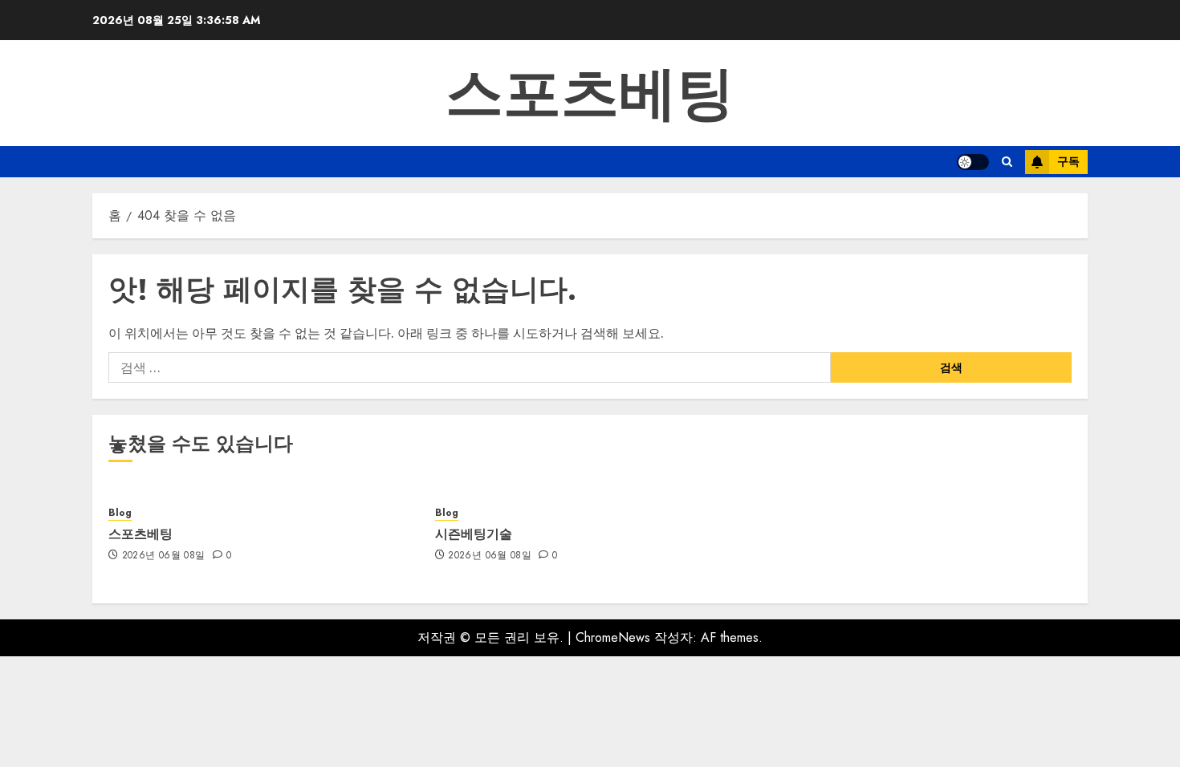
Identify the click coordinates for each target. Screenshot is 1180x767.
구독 (1068, 161)
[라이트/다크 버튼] (973, 162)
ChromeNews (613, 637)
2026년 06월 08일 (163, 556)
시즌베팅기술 (473, 533)
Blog (120, 513)
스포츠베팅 (590, 93)
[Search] (1007, 161)
